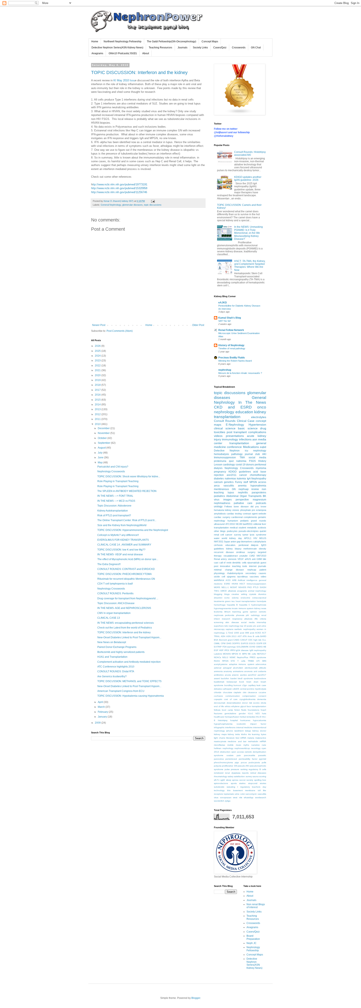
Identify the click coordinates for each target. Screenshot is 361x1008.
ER (264, 643)
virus (216, 797)
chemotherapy (258, 475)
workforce (219, 580)
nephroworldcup (242, 748)
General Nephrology (111, 205)
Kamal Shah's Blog (229, 317)
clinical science (224, 428)
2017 (98, 389)
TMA (242, 457)
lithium (227, 612)
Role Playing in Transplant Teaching (118, 481)
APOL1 (247, 538)
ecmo (227, 598)
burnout (237, 685)
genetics (229, 482)
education (244, 412)
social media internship (253, 622)
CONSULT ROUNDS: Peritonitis (115, 593)
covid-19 (240, 464)
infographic (219, 727)
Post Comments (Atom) (120, 330)
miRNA (263, 741)
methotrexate (250, 548)
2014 (98, 404)
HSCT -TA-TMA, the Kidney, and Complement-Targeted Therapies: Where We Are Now (249, 265)
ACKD (258, 633)
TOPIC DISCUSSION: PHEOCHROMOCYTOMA (124, 574)
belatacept (232, 682)
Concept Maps (210, 41)
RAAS (217, 661)
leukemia (218, 612)
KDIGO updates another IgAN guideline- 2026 (247, 178)
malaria (250, 738)
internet (253, 566)
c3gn (244, 685)
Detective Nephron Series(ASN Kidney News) (117, 47)
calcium (218, 482)
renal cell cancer (223, 534)
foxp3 (263, 710)
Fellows (228, 506)
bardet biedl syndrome (241, 678)
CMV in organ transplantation (114, 613)
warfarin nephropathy (244, 629)
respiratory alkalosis (242, 619)
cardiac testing (234, 513)
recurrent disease (224, 552)
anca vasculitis (224, 485)
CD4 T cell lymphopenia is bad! (115, 583)
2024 (98, 355)
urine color (240, 794)
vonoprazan (225, 797)
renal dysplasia (232, 773)
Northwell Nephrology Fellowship (122, 41)
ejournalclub (253, 562)
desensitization (234, 703)
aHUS (248, 559)
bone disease (241, 506)
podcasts (261, 503)
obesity (262, 548)
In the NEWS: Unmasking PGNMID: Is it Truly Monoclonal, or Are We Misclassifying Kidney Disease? (248, 232)
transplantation (239, 443)
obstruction (225, 752)
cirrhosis (218, 545)
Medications (251, 447)
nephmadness (222, 503)
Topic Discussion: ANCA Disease (116, 603)
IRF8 (232, 650)
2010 (98, 424)
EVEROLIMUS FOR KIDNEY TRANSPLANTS (123, 539)
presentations (235, 435)
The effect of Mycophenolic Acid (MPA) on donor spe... (127, 559)
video (263, 576)
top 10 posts (246, 626)
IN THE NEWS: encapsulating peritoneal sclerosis (125, 622)
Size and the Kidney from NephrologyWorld (121, 525)
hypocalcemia (259, 720)
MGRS (217, 587)
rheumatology (220, 776)
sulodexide (219, 787)
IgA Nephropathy (256, 478)
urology (218, 506)
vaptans (229, 629)
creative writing (239, 594)
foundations (253, 710)
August (102, 447)
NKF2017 (261, 654)
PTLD (255, 587)
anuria (228, 675)
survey (237, 534)
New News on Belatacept (111, 642)
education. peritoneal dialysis (242, 545)
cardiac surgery (222, 517)
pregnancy (220, 471)
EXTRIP (218, 647)
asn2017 (262, 675)
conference (234, 447)
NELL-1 (225, 587)
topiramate (229, 794)
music (238, 745)
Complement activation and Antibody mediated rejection (129, 661)
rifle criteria (260, 619)
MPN (244, 654)
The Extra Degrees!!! (109, 564)
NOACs (217, 657)
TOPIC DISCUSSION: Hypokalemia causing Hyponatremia (130, 695)
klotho (244, 734)
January (103, 716)
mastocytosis (220, 741)
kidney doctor (259, 731)
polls (264, 762)
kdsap (248, 731)
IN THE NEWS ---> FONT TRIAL (115, 495)
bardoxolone (260, 678)
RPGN (225, 661)
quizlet (263, 531)
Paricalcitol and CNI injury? (112, 466)
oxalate (230, 755)
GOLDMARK (242, 647)
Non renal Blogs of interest (256, 906)
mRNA (243, 738)
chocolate (227, 692)
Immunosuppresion (225, 457)
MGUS (262, 538)
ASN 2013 (231, 636)
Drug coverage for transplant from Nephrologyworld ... (127, 598)
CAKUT (243, 640)
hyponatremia (258, 485)
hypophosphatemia (223, 724)
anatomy (228, 671)
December (104, 428)
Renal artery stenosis (225, 559)
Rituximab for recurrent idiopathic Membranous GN (126, 578)
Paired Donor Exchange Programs (116, 647)
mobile (230, 745)
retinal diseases (258, 773)
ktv (249, 734)
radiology (255, 615)
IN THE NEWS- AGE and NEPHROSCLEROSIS (124, 608)
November (104, 433)
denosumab (219, 703)
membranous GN (225, 489)
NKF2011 (218, 541)
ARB (234, 580)
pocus (244, 762)
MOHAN (227, 654)
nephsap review (249, 489)
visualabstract (231, 555)
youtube (243, 555)
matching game (240, 612)
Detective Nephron (227, 450)
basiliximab (219, 682)
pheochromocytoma (223, 762)
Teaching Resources (160, 47)
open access (237, 752)
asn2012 (252, 675)
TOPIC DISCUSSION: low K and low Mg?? (121, 549)
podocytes (232, 531)
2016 (98, 394)
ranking (244, 769)
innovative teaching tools (233, 566)
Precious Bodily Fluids (231, 357)
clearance (252, 692)
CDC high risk (255, 640)
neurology (256, 748)
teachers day (259, 787)
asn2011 (231, 475)
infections (245, 439)
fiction (237, 710)
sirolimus (240, 552)
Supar (227, 541)
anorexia (248, 671)
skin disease (232, 622)
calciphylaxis (259, 541)
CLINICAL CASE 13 (108, 617)
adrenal (217, 668)
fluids (243, 710)
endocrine (245, 598)
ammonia (218, 671)
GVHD (252, 647)
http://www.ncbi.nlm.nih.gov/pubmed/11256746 (119, 192)
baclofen (225, 678)
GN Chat (256, 47)
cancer (243, 475)
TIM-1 (216, 591)
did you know (258, 506)
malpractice (260, 738)
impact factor (258, 724)
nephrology (227, 748)
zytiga (227, 801)
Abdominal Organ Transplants (244, 496)
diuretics (262, 594)
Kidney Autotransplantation (112, 510)
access (262, 482)
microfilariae (219, 745)
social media (257, 457)
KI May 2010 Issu (124, 80)
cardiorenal (237, 517)
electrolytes (258, 417)
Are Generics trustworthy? (112, 676)
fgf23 (263, 545)
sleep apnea (232, 780)
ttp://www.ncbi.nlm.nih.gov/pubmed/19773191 (120, 184)
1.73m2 (229, 633)
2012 (98, 414)
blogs (227, 594)
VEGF (241, 559)
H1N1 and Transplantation (112, 656)
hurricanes (245, 720)
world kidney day (232, 538)
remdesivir (219, 773)
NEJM (239, 524)
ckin (245, 692)
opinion (253, 612)
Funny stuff (241, 482)
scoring (262, 776)
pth (247, 615)
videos (218, 435)
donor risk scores (250, 703)
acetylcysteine (221, 664)
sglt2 (222, 780)
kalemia (241, 478)
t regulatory (243, 787)
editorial (257, 524)
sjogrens (231, 576)
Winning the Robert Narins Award (235, 360)
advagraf (227, 668)
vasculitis (262, 794)
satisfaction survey (243, 776)
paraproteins (259, 492)
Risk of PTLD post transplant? (114, 515)
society (250, 780)
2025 (98, 350)
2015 (98, 399)
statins (242, 783)
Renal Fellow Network (231, 330)
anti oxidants (260, 671)
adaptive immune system (241, 664)
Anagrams (97, 53)
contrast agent (250, 513)
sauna (256, 776)
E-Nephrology (235, 424)
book (241, 682)
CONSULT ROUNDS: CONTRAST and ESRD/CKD (126, 569)
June (101, 457)
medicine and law (237, 741)
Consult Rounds (224, 420)
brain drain (252, 682)
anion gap (235, 541)
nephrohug (224, 369)
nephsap (251, 569)
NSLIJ (225, 657)
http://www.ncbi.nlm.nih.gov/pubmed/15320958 (119, 188)
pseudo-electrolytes (249, 531)
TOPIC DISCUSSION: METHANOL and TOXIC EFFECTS (129, 681)
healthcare (219, 717)
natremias (230, 478)
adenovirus (260, 664)
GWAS (259, 647)
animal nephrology (257, 591)
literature (230, 738)
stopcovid (252, 783)
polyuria (217, 766)
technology (219, 790)
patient (262, 569)
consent (262, 696)
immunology (230, 439)
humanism (233, 520)
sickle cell (219, 576)
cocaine (262, 692)
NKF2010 (261, 555)
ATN (245, 636)
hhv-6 (258, 717)
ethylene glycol (238, 706)
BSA (216, 640)
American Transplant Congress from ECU (120, 691)
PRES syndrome (258, 657)
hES (257, 713)
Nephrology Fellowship (253, 949)
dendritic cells (239, 562)
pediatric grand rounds (253, 520)
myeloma (261, 468)
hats (264, 713)
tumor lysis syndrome (254, 534)
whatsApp (248, 797)
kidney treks (234, 734)
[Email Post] (152, 201)
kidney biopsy (234, 548)
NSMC (233, 657)
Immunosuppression (256, 584)
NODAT (233, 587)
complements (250, 517)
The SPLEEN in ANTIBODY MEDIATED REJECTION (126, 491)
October (102, 438)
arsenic (235, 675)
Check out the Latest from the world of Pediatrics (124, 627)
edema (235, 598)
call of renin (225, 562)
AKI (264, 454)
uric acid (257, 626)
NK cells (252, 654)
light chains (219, 738)
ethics (227, 706)
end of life (219, 706)
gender (242, 713)
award (217, 678)
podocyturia (254, 762)
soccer (242, 780)
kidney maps (220, 734)
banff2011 (248, 524)
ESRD (227, 584)
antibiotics (219, 675)
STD (233, 661)
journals (262, 566)
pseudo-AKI (243, 766)
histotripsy (223, 720)
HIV (255, 538)
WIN (264, 661)
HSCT (242, 584)
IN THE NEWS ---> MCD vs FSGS (116, 500)
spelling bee (260, 780)
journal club (252, 454)
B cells (256, 636)
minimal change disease (229, 569)
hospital (234, 720)
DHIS (228, 643)
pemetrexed (231, 759)
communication (232, 696)
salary (230, 776)
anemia (242, 485)
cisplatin (237, 692)
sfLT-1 (217, 780)
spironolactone (221, 783)
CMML (217, 643)
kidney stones (232, 510)
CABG (236, 640)
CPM (223, 643)
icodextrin (241, 724)
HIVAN (235, 584)
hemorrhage (220, 605)
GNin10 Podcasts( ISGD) (123, 53)
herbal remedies (247, 717)
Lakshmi (218, 654)
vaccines (254, 576)
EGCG (252, 643)
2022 (98, 365)
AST (240, 636)
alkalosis (232, 591)
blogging (218, 594)
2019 (98, 380)
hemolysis (261, 601)
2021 (98, 370)
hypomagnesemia (222, 608)
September (104, 442)
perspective (242, 499)
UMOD (223, 591)
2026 (98, 345)
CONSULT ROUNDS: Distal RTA (115, 671)
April (101, 702)
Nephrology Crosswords (111, 471)
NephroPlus (242, 657)
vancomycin (251, 794)
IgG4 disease (242, 650)
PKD (249, 587)
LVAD (252, 555)
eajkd (263, 447)
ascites (243, 675)
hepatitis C (244, 605)
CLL (264, 640)
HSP (221, 650)
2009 (98, 722)
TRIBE (251, 661)
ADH (223, 636)
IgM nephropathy (257, 650)
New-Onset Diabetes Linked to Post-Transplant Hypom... (129, 637)
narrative (255, 745)
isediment (239, 731)
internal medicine (244, 727)
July (100, 452)
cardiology (229, 464)
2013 (98, 409)
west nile (237, 797)
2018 (98, 384)
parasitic (262, 755)
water (217, 538)
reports (245, 773)
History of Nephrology (231, 345)
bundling (228, 685)
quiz (231, 461)
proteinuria (220, 461)
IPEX (226, 650)
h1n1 (250, 713)
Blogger (195, 998)
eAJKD (222, 302)
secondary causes (255, 573)
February (103, 711)
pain (239, 755)
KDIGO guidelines (240, 471)
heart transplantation (246, 601)
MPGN (253, 482)
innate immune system (242, 608)
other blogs (220, 531)
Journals (182, 47)
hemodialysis (221, 454)
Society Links (200, 47)
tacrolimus (242, 576)
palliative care (243, 503)
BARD (263, 636)
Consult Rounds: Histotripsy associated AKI (250, 153)
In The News (252, 402)
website (262, 513)
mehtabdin (253, 741)
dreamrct (218, 598)
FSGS (252, 461)
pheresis (240, 615)
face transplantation (256, 706)
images (227, 499)
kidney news (260, 608)
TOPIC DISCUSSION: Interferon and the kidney (139, 72)
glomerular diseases (132, 205)
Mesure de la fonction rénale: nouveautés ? (240, 373)
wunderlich (219, 801)
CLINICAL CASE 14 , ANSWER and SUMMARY (124, 544)
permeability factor (248, 759)
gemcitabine (230, 713)
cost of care (231, 699)
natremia (241, 461)
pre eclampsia (259, 510)
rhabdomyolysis (235, 573)
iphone (229, 731)
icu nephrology (255, 450)
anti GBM (257, 559)
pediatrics (219, 496)
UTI (258, 661)
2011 (98, 419)
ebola (263, 703)
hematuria (219, 510)
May (100, 462)
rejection (219, 475)
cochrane (218, 696)
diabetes (219, 478)
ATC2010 (230, 524)
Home (94, 41)
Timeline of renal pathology (231, 348)
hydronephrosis (258, 605)
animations (238, 671)
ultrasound (219, 524)
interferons (230, 727)
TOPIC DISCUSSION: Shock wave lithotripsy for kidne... (128, 476)
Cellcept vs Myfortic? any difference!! (118, 535)
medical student (238, 527)
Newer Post (98, 325)
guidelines (219, 548)
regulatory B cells (257, 769)
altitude (262, 668)
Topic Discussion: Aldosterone (114, 505)
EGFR (259, 643)
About (145, 53)
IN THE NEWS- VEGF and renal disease (120, 554)
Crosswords (238, 47)
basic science (248, 428)
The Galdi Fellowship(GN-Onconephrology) (171, 41)
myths (246, 745)
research (226, 619)
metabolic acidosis (256, 527)
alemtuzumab (251, 668)
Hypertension (257, 424)
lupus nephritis (238, 492)
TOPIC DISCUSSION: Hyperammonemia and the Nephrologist (132, 530)
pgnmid (262, 759)
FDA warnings (229, 647)
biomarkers (247, 541)
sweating (231, 787)
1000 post (239, 633)
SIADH (263, 587)
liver (237, 738)
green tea (230, 601)
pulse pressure (232, 769)
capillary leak (254, 685)
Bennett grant (226, 640)
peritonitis (229, 615)
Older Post (198, 325)
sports (234, 783)
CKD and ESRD (233, 407)
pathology (237, 454)
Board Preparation (253, 937)
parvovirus (219, 759)
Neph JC (252, 943)
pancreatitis (249, 755)
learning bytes (259, 734)
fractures (218, 713)
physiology (219, 573)
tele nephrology (231, 626)
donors (250, 464)
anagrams (242, 591)
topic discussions (152, 205)
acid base (259, 471)
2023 (98, 360)
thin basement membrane (241, 790)
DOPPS (236, 643)
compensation (249, 696)
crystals (252, 594)
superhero (219, 626)
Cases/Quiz (219, 47)
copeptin (218, 699)
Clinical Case (245, 420)
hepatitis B (232, 605)
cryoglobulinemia (247, 699)
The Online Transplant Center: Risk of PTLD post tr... (126, 520)
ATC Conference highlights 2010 (115, 666)
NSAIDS (242, 587)
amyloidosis (220, 513)
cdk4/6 (236, 689)
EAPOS (244, 643)
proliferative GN (229, 766)
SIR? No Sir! (224, 321)
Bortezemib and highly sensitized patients (121, 652)
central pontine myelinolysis (253, 689)
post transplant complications (246, 432)
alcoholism (238, 668)
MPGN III (236, 654)
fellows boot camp (223, 710)
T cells (241, 661)
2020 (98, 375)
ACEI (228, 580)
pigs (237, 762)
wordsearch (260, 797)
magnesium (259, 499)
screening (218, 622)
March (102, 706)
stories (263, 783)
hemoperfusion (232, 717)
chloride (217, 692)
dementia (261, 699)
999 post (249, 633)
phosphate (245, 510)
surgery (251, 552)
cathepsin (227, 689)
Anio (250, 636)
